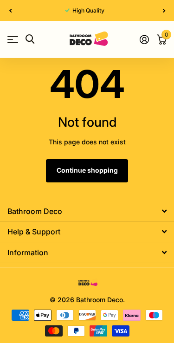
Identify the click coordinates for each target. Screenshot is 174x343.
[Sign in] (144, 39)
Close (87, 211)
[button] (10, 10)
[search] (30, 39)
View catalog (12, 39)
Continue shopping (87, 170)
